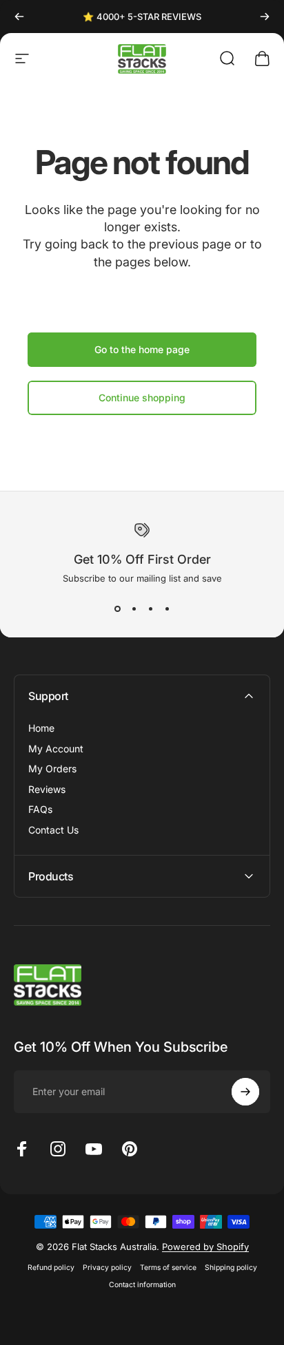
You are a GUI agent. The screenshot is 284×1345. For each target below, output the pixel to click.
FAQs (40, 809)
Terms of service (168, 1267)
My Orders (52, 768)
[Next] (265, 16)
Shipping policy (231, 1267)
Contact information (142, 1284)
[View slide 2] (133, 608)
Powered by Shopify (205, 1246)
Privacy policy (107, 1267)
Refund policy (51, 1267)
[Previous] (19, 16)
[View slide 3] (150, 608)
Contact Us (53, 830)
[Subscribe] (245, 1091)
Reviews (46, 789)
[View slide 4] (167, 608)
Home (41, 728)
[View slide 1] (117, 608)
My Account (55, 748)
